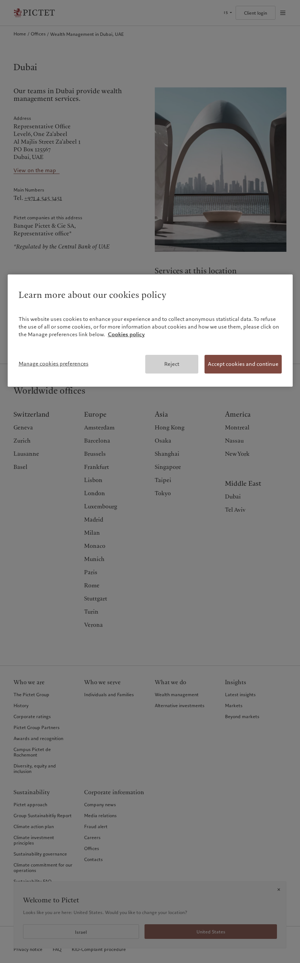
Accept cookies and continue (243, 364)
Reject (171, 364)
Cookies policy (126, 334)
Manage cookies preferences (54, 363)
